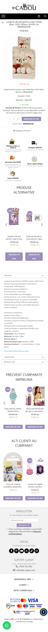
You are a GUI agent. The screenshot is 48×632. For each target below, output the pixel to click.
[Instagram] (36, 550)
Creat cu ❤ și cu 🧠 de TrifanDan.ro (18, 619)
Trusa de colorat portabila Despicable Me (13, 485)
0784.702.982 (25, 566)
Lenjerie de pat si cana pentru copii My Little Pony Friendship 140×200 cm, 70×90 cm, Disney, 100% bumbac (34, 237)
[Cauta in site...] (45, 16)
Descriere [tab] (7, 275)
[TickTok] (31, 550)
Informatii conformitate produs (16, 351)
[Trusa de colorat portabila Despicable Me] (13, 467)
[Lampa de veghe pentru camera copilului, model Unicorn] (35, 466)
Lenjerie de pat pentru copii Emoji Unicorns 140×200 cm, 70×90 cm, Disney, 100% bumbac (14, 237)
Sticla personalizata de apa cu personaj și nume (35, 409)
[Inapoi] (2, 22)
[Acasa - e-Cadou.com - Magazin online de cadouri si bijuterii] (24, 6)
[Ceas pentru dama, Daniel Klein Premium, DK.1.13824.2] (13, 396)
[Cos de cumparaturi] (39, 16)
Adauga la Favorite (23, 130)
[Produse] (3, 17)
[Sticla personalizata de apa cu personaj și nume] (35, 396)
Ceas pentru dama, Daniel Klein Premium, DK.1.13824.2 (13, 409)
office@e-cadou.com (25, 570)
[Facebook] (11, 550)
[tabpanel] (24, 57)
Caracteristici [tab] (9, 357)
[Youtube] (21, 550)
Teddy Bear (24, 30)
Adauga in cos (31, 119)
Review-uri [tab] (9, 362)
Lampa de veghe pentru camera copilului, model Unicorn (35, 485)
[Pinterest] (16, 550)
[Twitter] (26, 550)
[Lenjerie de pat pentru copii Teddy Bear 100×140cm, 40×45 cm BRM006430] (24, 57)
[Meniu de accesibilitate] (43, 612)
